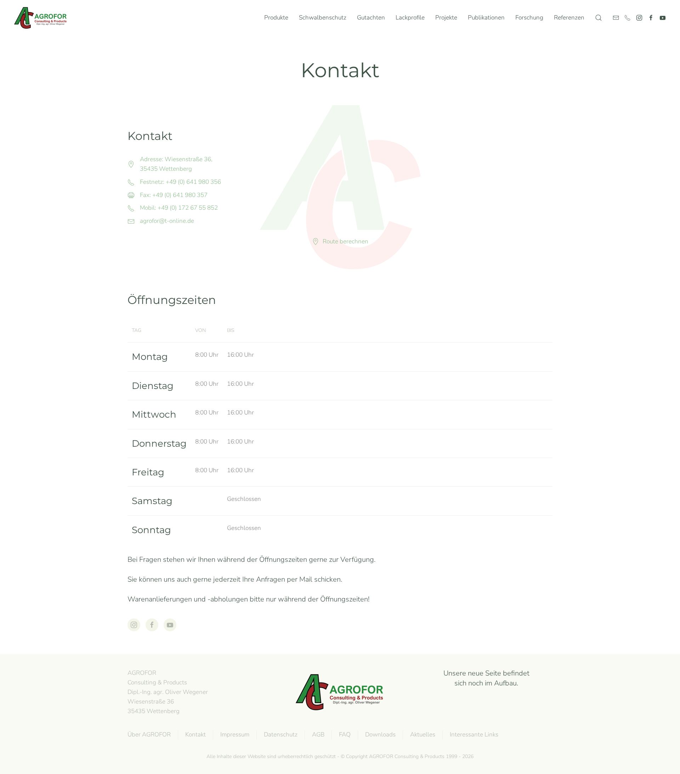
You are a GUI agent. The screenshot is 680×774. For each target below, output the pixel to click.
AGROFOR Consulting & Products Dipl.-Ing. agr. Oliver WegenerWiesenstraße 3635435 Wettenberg (168, 692)
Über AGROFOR (149, 734)
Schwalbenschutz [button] (322, 17)
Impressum (234, 734)
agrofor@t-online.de (167, 221)
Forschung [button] (529, 17)
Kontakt (195, 734)
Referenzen (569, 17)
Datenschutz (281, 734)
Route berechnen (345, 241)
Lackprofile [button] (410, 17)
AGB (318, 734)
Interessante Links (474, 734)
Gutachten (371, 17)
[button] (598, 17)
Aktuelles (422, 734)
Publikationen (486, 17)
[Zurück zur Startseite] (42, 17)
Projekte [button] (446, 17)
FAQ (345, 734)
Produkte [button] (276, 17)
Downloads (380, 734)
